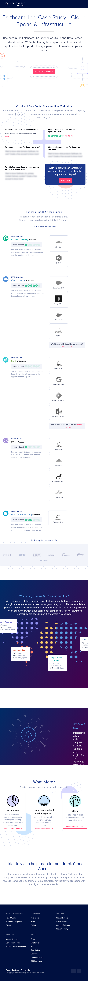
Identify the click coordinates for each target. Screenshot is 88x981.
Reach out (65, 180)
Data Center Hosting (21, 514)
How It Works (11, 918)
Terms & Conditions (13, 970)
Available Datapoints (14, 921)
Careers (34, 954)
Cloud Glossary (37, 957)
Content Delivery (20, 239)
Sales (33, 921)
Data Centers (61, 921)
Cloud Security (62, 929)
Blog (33, 939)
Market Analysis (12, 939)
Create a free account (13, 829)
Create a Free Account (67, 346)
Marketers (35, 918)
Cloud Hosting (18, 280)
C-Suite (34, 925)
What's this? (69, 136)
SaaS (14, 361)
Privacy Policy (26, 970)
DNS (13, 442)
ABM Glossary (36, 961)
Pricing (8, 925)
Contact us (35, 943)
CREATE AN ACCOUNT (44, 72)
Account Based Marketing (16, 946)
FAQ (32, 946)
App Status (35, 950)
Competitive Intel (13, 943)
